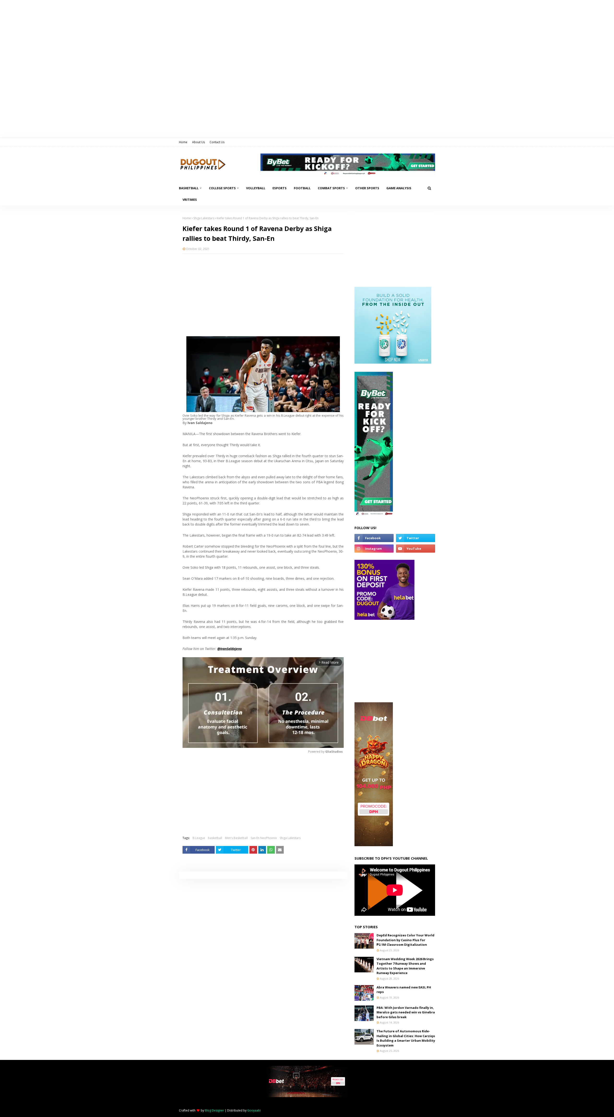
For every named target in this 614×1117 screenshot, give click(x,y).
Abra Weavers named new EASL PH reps (404, 989)
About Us (198, 142)
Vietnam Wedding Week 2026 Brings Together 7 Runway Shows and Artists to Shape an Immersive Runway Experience (405, 966)
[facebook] (374, 538)
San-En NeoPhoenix (264, 838)
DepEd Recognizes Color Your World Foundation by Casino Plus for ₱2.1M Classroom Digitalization (405, 940)
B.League (199, 838)
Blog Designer (214, 1110)
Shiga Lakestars (203, 218)
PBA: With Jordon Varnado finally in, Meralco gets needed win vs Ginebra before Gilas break (406, 1012)
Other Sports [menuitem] (367, 188)
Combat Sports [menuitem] (331, 188)
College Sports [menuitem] (222, 188)
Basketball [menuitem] (189, 188)
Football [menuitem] (302, 188)
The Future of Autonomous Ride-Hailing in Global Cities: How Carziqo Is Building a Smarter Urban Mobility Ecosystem (406, 1038)
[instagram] (374, 548)
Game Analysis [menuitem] (398, 188)
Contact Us (217, 142)
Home (183, 142)
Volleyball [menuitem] (255, 188)
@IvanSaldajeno (229, 648)
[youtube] (415, 548)
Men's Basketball (236, 838)
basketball (215, 838)
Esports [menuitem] (279, 188)
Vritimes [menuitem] (190, 199)
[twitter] (415, 538)
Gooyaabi (254, 1110)
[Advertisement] (263, 291)
